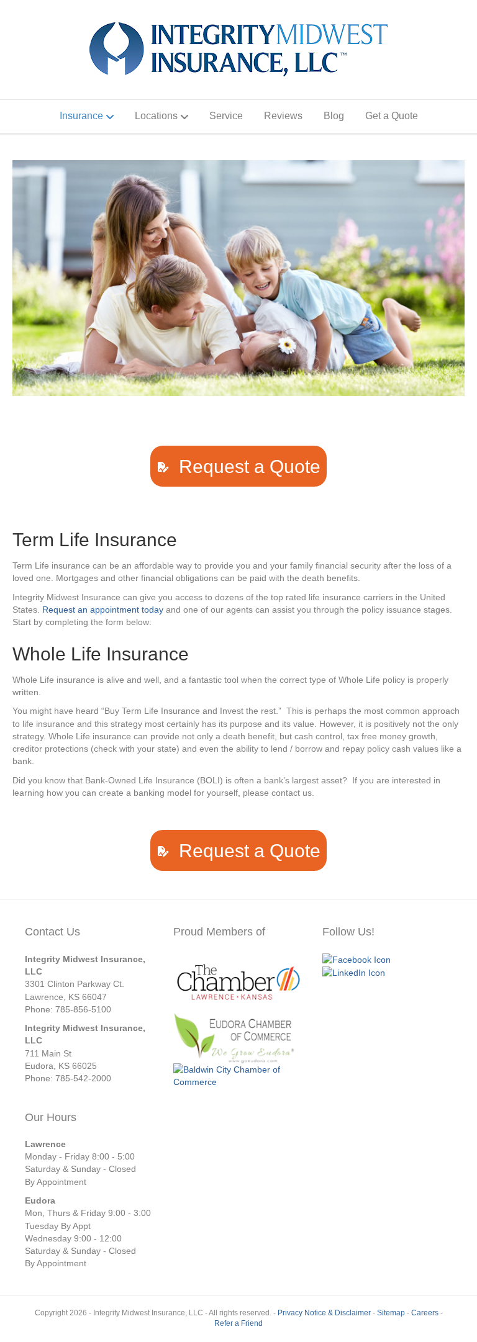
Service (226, 115)
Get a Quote (391, 115)
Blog (334, 115)
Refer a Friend (238, 1323)
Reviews (283, 115)
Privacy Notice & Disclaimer (324, 1312)
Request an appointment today (102, 610)
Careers (424, 1312)
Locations (156, 115)
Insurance (81, 115)
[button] (238, 466)
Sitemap (391, 1312)
